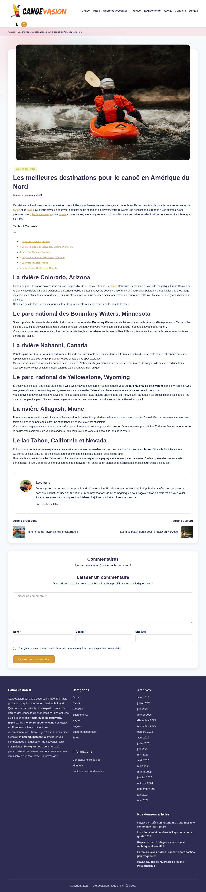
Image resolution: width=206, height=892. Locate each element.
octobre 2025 (145, 731)
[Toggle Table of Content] (15, 233)
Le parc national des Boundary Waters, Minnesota (47, 247)
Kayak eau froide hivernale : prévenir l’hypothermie (160, 864)
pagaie (62, 214)
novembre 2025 (146, 726)
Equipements (80, 714)
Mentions (78, 765)
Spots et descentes (25, 169)
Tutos (76, 737)
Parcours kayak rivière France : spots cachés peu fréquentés (166, 854)
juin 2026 (142, 708)
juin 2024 (142, 794)
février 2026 (144, 714)
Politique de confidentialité (88, 771)
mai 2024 (142, 800)
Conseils (78, 708)
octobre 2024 (145, 783)
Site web (140, 631)
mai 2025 (142, 754)
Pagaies (77, 726)
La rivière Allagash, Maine (35, 262)
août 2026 (143, 697)
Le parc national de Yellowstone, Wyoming (43, 257)
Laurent (43, 482)
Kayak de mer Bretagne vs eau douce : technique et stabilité (161, 844)
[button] (47, 504)
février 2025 (144, 771)
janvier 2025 (144, 777)
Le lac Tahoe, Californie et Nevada (39, 268)
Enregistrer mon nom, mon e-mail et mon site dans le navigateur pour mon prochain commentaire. (70, 648)
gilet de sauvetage (40, 214)
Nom (17, 631)
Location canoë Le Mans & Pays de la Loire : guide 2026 (165, 834)
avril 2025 (143, 760)
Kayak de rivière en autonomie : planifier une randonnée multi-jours (166, 824)
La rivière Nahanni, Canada (36, 252)
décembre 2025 (146, 720)
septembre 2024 (147, 788)
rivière (113, 286)
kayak (30, 210)
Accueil (11, 32)
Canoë (76, 703)
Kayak (76, 720)
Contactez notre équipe (86, 759)
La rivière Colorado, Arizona (36, 241)
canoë (16, 210)
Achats (77, 697)
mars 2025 (143, 766)
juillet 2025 (143, 743)
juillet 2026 (143, 703)
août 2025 (143, 737)
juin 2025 (142, 749)
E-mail (80, 631)
